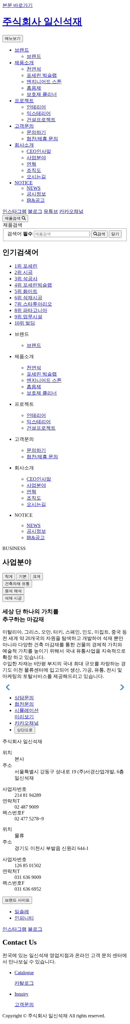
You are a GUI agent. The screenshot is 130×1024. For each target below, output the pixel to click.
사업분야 (36, 157)
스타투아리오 (33, 304)
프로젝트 (24, 100)
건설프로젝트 (41, 119)
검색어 (20, 233)
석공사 (26, 278)
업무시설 (28, 316)
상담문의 (24, 697)
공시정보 (36, 193)
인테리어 (36, 107)
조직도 (34, 170)
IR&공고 (36, 200)
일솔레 (22, 911)
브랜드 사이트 (17, 900)
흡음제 (34, 88)
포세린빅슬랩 (33, 285)
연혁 (31, 164)
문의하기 (36, 132)
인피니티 (24, 918)
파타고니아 (31, 310)
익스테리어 (39, 113)
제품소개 (24, 62)
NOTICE (24, 182)
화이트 (26, 291)
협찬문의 (24, 704)
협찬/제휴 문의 (42, 138)
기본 (23, 576)
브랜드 (22, 49)
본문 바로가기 (17, 5)
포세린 (26, 266)
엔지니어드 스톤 (44, 81)
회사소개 (24, 145)
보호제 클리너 (42, 94)
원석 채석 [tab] (13, 591)
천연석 (34, 69)
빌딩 (25, 323)
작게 (9, 576)
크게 (37, 576)
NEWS (34, 188)
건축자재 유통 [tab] (17, 583)
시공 (24, 272)
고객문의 (24, 126)
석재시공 (28, 297)
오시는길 (36, 176)
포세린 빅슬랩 (42, 75)
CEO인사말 (39, 151)
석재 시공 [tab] (13, 598)
